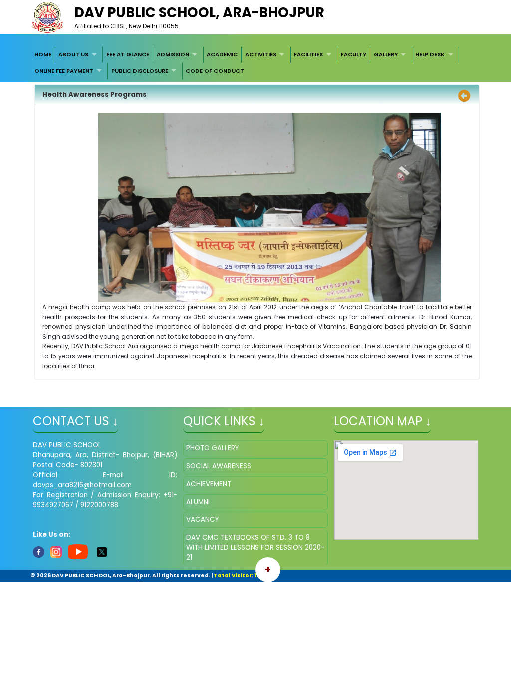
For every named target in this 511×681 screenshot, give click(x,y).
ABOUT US (73, 54)
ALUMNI (198, 502)
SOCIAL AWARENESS (218, 466)
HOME (42, 54)
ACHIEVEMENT (208, 484)
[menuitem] (43, 55)
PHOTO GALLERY (212, 448)
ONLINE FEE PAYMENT (63, 71)
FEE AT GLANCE (127, 54)
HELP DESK (430, 54)
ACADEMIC (222, 54)
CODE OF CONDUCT (215, 71)
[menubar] (255, 63)
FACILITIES (308, 54)
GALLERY (386, 54)
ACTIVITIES (260, 54)
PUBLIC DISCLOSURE (139, 71)
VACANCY (202, 519)
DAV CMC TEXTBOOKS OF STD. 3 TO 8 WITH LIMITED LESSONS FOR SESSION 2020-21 (255, 547)
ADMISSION (173, 54)
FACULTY (353, 54)
